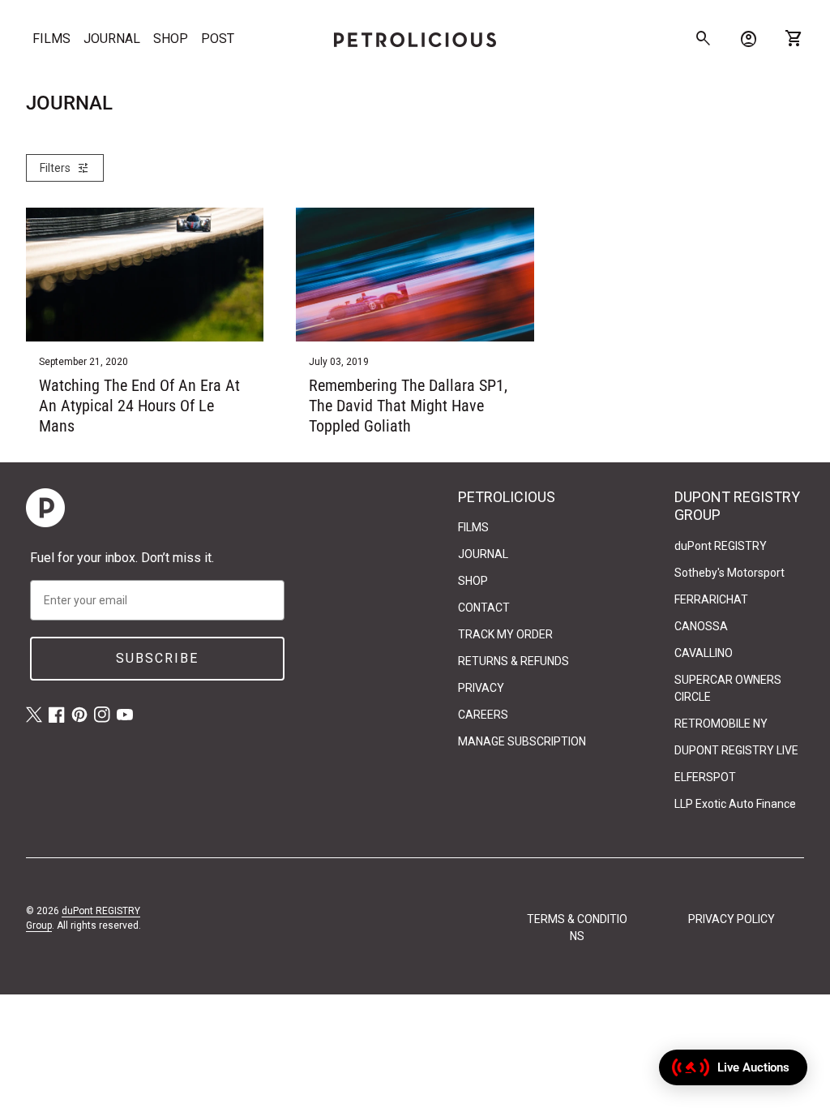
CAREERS (483, 714)
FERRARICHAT (711, 599)
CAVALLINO (703, 652)
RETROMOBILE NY (721, 723)
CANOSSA (701, 626)
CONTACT (484, 607)
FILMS (51, 38)
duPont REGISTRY (720, 545)
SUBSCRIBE (157, 658)
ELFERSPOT (705, 777)
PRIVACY (481, 687)
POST (217, 38)
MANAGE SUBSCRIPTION (522, 741)
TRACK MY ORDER (505, 634)
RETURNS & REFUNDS (513, 661)
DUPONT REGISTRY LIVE (736, 750)
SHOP (170, 38)
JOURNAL (111, 38)
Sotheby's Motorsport (729, 572)
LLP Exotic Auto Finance (735, 803)
